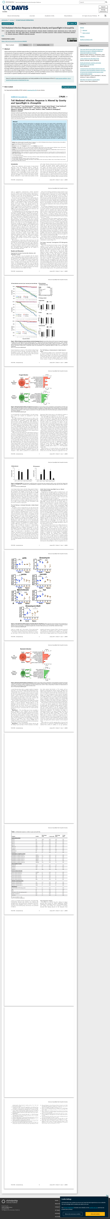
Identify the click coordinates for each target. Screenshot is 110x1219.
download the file (32, 90)
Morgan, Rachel (42, 31)
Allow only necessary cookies (72, 1214)
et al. (3, 35)
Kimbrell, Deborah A (13, 34)
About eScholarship (13, 16)
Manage (103, 10)
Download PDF (6, 23)
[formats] (12, 23)
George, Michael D (32, 31)
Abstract (7, 49)
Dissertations (68, 16)
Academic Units (49, 16)
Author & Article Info (86, 40)
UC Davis (4, 11)
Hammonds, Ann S (63, 31)
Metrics (82, 36)
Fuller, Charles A (58, 32)
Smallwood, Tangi (52, 31)
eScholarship (5, 20)
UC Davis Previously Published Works (25, 20)
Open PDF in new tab (69, 87)
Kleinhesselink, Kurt (21, 31)
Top (107, 1195)
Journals (32, 16)
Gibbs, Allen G (25, 32)
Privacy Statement (69, 1207)
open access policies (61, 78)
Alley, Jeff (18, 32)
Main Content (8, 87)
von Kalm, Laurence (47, 32)
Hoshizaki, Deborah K (36, 32)
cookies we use (93, 1207)
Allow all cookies (95, 1214)
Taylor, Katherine (10, 31)
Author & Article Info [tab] (43, 45)
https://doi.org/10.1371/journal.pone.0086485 (14, 41)
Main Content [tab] (10, 45)
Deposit (103, 7)
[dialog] (84, 1207)
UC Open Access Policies (89, 16)
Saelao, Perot (11, 32)
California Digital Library (7, 1207)
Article (82, 28)
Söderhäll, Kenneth (29, 34)
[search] (106, 2)
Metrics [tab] (25, 45)
